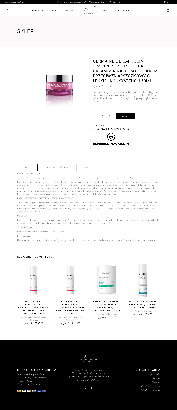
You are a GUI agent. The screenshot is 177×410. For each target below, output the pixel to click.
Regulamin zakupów (150, 386)
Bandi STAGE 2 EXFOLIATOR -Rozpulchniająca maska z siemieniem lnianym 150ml (70, 308)
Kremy (109, 129)
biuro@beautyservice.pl (14, 2)
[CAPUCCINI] (111, 139)
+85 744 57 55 (31, 380)
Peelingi (36, 317)
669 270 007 (36, 384)
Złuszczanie (33, 320)
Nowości (156, 382)
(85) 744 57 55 (114, 2)
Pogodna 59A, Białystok (34, 374)
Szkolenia (155, 378)
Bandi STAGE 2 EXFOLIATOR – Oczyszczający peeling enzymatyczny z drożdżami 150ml (33, 308)
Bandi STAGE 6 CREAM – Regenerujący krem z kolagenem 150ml (143, 305)
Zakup (125, 116)
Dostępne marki (152, 374)
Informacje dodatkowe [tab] (57, 166)
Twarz (117, 129)
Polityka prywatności (150, 389)
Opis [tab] (27, 166)
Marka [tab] (88, 166)
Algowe (101, 314)
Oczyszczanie (26, 317)
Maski (107, 314)
